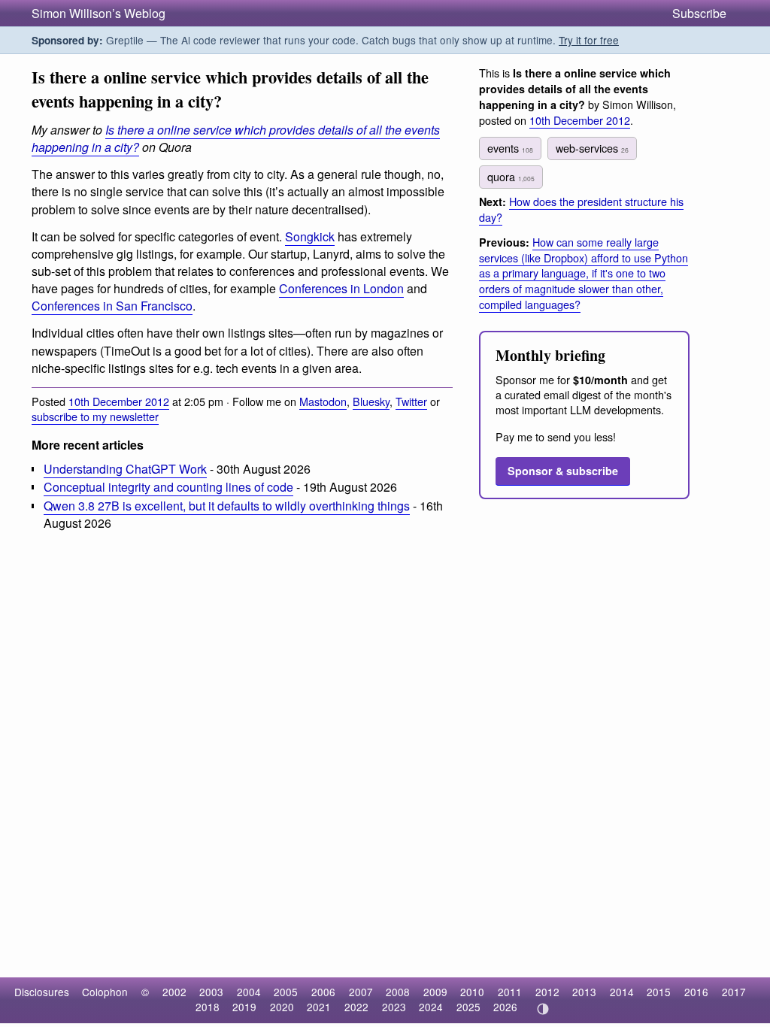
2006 (323, 991)
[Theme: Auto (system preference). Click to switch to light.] (542, 1009)
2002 (174, 991)
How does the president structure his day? (581, 209)
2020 (282, 1006)
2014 (622, 991)
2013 (584, 991)
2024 (431, 1006)
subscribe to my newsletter (95, 416)
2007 (361, 991)
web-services (592, 148)
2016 (696, 991)
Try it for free (589, 39)
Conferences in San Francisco (112, 305)
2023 (394, 1006)
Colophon (105, 991)
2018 (208, 1006)
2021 (319, 1006)
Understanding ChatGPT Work (125, 468)
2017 (734, 991)
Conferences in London (341, 288)
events (510, 148)
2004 (249, 991)
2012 (547, 991)
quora (511, 176)
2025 (468, 1006)
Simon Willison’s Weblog (98, 13)
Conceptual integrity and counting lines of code (168, 486)
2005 (286, 991)
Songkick (310, 236)
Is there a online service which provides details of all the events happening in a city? (236, 138)
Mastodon (323, 401)
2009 (435, 991)
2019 (244, 1006)
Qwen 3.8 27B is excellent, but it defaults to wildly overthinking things (227, 505)
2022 (356, 1006)
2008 (398, 991)
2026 (505, 1006)
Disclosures (41, 991)
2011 (510, 991)
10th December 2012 (118, 401)
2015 (659, 991)
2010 (472, 991)
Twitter (411, 401)
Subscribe (699, 13)
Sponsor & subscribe (563, 470)
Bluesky (371, 401)
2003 (211, 991)
